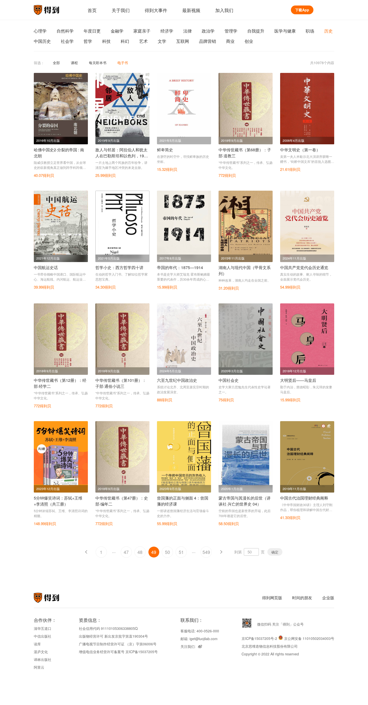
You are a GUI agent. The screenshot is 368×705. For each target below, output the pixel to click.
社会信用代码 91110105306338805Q (108, 628)
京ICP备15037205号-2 (259, 638)
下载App (302, 9)
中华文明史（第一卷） (300, 150)
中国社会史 (229, 380)
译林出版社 (42, 659)
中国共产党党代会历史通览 (304, 267)
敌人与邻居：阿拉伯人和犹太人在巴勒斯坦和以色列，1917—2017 (121, 156)
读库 (37, 643)
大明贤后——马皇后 (298, 380)
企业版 (328, 598)
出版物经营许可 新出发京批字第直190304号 (113, 636)
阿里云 (39, 667)
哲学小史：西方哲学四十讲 (119, 267)
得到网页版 (272, 598)
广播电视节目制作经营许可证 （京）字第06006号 (117, 643)
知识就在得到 (53, 598)
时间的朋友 (302, 598)
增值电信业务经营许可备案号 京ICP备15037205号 (118, 651)
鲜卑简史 (165, 150)
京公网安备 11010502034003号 (309, 638)
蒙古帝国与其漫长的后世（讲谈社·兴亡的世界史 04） (245, 501)
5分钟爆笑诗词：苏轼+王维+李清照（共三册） (58, 501)
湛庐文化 (41, 651)
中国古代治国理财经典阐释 (304, 498)
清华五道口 (42, 628)
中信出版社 (42, 636)
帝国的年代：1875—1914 (180, 267)
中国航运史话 (46, 267)
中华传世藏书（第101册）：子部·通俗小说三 (120, 383)
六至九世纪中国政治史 (177, 380)
